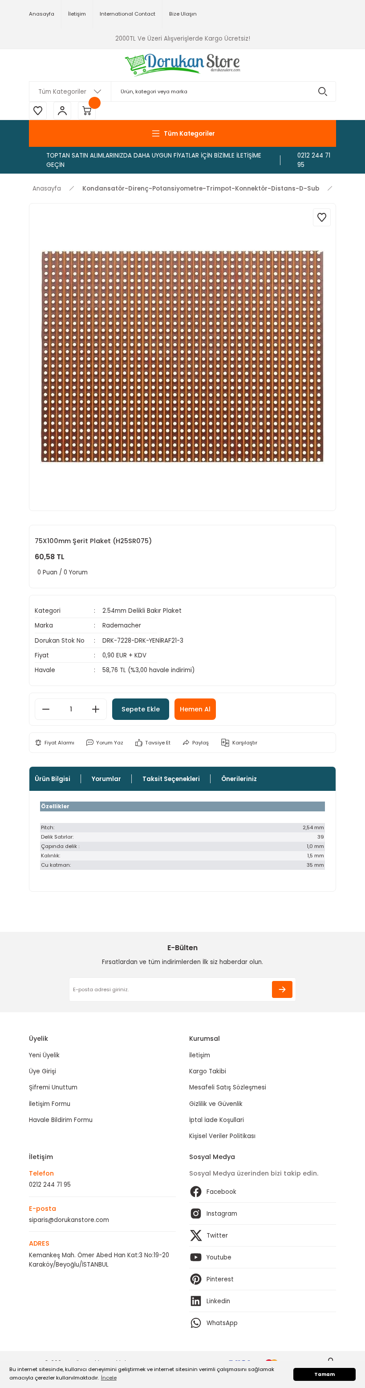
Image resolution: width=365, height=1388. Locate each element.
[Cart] (87, 111)
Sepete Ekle (141, 709)
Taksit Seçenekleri (171, 779)
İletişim (199, 1055)
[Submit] (282, 989)
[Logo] (183, 65)
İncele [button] (109, 1377)
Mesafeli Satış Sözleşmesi (227, 1087)
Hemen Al (195, 709)
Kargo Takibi (207, 1071)
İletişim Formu (49, 1104)
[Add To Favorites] (322, 217)
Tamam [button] (324, 1374)
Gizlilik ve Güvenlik (216, 1104)
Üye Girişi (42, 1071)
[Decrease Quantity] (46, 709)
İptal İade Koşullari (216, 1120)
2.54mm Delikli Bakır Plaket (142, 611)
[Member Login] (62, 111)
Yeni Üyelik (44, 1055)
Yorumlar (106, 779)
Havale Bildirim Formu (61, 1120)
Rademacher (121, 625)
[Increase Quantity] (95, 709)
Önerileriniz (239, 779)
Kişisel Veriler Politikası (222, 1136)
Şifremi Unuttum (53, 1087)
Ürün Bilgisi (52, 779)
